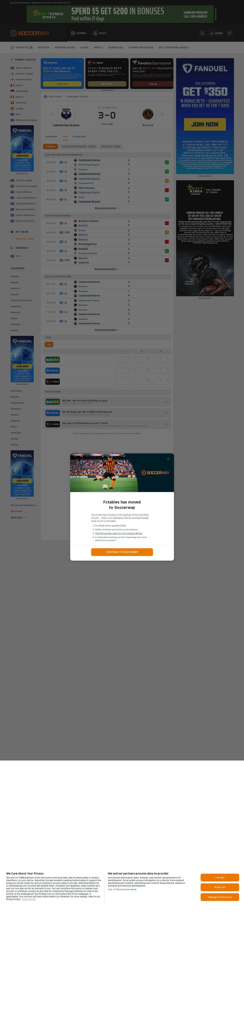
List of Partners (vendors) (122, 889)
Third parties (29, 899)
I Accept (220, 877)
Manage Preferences (219, 897)
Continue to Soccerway (122, 552)
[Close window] (168, 459)
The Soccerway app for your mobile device (118, 533)
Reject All (219, 887)
